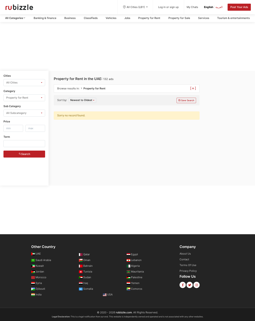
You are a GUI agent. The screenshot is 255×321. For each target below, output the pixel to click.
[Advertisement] (127, 46)
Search (25, 154)
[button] (24, 82)
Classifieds (91, 18)
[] (193, 88)
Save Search (187, 100)
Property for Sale (179, 18)
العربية (219, 7)
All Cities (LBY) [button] (136, 7)
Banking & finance (45, 18)
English (208, 7)
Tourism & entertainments (233, 18)
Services (203, 18)
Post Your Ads (239, 7)
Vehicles (111, 18)
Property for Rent (149, 18)
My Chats (192, 7)
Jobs (127, 18)
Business (70, 18)
